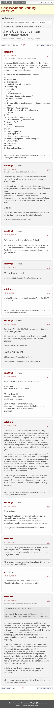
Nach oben (6, 688)
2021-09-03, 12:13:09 (10, 600)
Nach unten (6, 45)
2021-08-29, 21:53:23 (10, 426)
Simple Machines (33, 705)
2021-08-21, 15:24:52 (10, 324)
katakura (8, 51)
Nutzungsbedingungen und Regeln (24, 703)
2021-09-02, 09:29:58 (10, 506)
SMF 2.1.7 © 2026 (21, 705)
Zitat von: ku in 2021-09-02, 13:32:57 (20, 609)
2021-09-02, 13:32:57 (10, 576)
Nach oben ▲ (41, 703)
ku (5, 572)
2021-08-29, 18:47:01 (10, 377)
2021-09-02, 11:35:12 (10, 542)
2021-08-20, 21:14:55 (10, 268)
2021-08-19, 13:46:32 (10, 56)
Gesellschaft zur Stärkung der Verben (18, 9)
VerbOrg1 (8, 165)
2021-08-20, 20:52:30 (10, 235)
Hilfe (9, 703)
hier (43, 186)
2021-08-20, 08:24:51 (10, 169)
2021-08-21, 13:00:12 (10, 293)
